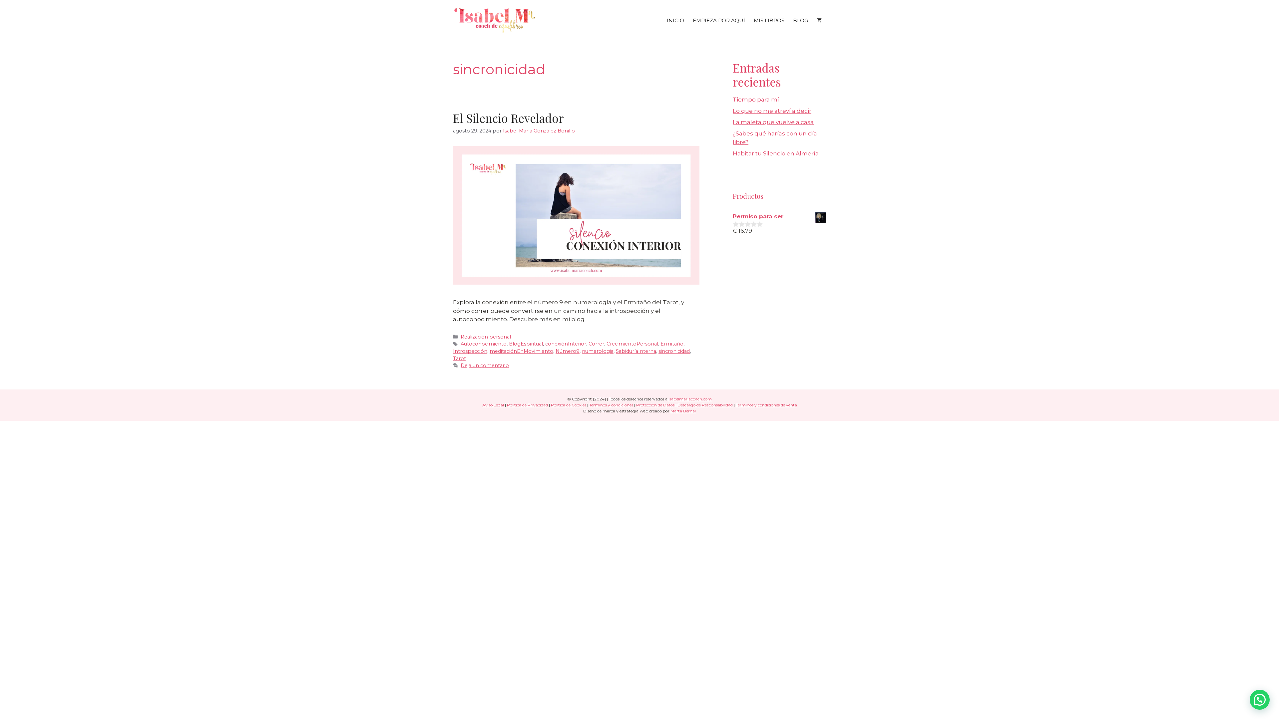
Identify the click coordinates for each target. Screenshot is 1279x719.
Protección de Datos (655, 404)
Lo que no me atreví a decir (772, 111)
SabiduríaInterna (636, 351)
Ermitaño (671, 344)
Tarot (459, 358)
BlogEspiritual (526, 344)
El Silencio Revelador (508, 118)
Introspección (470, 351)
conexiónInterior (565, 344)
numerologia (598, 351)
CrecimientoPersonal (632, 344)
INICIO (675, 20)
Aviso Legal (493, 404)
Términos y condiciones (611, 404)
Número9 (568, 351)
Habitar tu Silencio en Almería (776, 153)
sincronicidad (674, 351)
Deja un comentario (485, 365)
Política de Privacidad (527, 404)
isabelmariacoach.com (690, 398)
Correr (596, 344)
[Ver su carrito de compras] (819, 21)
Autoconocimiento (484, 344)
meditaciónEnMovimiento (521, 351)
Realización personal (486, 337)
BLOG (800, 20)
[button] (1260, 700)
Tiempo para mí (756, 99)
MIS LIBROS (769, 20)
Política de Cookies (568, 404)
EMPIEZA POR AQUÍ (719, 20)
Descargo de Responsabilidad (705, 404)
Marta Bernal (683, 410)
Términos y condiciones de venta (766, 404)
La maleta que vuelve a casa (773, 122)
